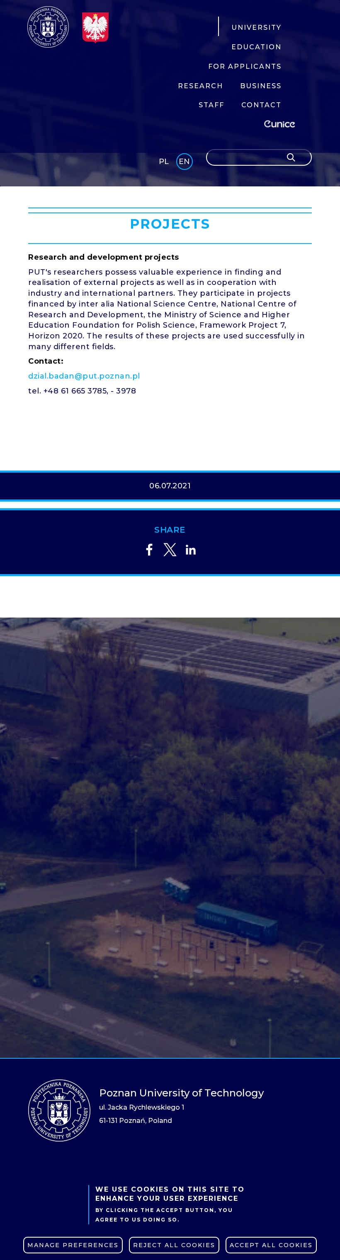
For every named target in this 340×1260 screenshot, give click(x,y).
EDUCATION (256, 47)
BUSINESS (261, 86)
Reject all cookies (174, 1245)
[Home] (48, 27)
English (185, 163)
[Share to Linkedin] (190, 549)
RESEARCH (200, 86)
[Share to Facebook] (149, 549)
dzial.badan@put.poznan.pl (84, 376)
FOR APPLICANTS (245, 66)
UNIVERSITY (256, 27)
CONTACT (261, 105)
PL (164, 161)
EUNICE (281, 122)
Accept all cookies (271, 1245)
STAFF (211, 105)
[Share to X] (170, 549)
